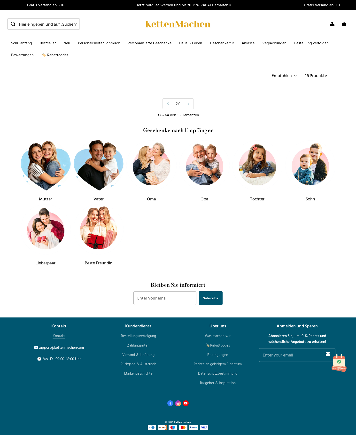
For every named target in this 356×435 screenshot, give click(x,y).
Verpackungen (274, 43)
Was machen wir (218, 336)
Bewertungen (22, 55)
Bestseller (48, 43)
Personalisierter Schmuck (99, 43)
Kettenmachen (182, 422)
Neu (66, 43)
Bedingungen (217, 354)
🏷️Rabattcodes (218, 345)
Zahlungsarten (138, 345)
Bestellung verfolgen (311, 43)
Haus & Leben (190, 43)
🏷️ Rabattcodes (54, 55)
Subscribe (210, 298)
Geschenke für (222, 43)
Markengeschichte (138, 373)
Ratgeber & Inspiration (218, 383)
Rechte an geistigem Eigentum (218, 364)
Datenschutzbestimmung (217, 373)
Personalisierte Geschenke (149, 43)
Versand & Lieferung (138, 354)
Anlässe (248, 43)
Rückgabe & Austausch (138, 364)
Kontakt (59, 336)
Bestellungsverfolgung (138, 336)
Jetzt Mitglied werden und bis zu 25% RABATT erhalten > (184, 5)
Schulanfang (21, 43)
